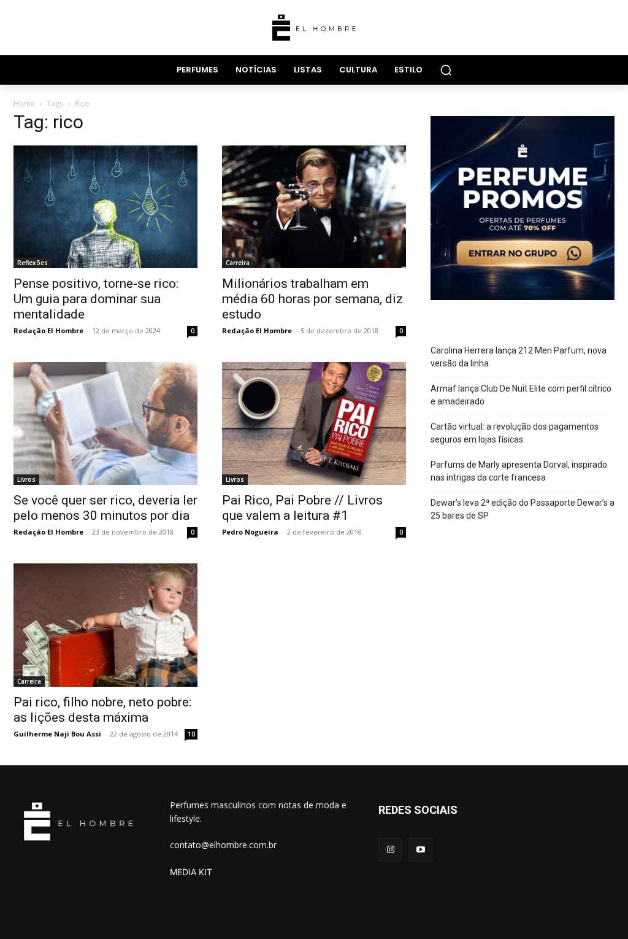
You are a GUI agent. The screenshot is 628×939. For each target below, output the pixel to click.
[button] (446, 70)
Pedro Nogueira (250, 531)
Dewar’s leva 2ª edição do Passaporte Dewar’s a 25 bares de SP (523, 509)
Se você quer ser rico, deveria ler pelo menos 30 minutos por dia (105, 508)
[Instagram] (390, 850)
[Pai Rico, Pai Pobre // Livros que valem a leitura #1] (314, 423)
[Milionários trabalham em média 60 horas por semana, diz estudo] (314, 206)
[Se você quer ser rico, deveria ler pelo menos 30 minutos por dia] (105, 423)
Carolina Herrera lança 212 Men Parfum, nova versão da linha (519, 357)
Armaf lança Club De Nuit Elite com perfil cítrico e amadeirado (521, 395)
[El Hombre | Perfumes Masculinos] (314, 27)
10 (191, 734)
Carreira (238, 262)
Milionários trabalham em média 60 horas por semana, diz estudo (312, 299)
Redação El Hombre (48, 330)
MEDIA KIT (191, 872)
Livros (26, 479)
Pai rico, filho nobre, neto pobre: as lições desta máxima (102, 710)
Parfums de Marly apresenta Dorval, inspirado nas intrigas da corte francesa (519, 471)
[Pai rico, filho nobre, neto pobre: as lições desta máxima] (105, 624)
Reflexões (32, 262)
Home (24, 103)
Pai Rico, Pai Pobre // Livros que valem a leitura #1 (302, 508)
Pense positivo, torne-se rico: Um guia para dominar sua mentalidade (95, 299)
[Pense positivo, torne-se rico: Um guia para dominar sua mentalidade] (105, 206)
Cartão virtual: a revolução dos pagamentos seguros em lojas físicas (515, 433)
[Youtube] (420, 850)
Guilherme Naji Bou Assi (57, 733)
